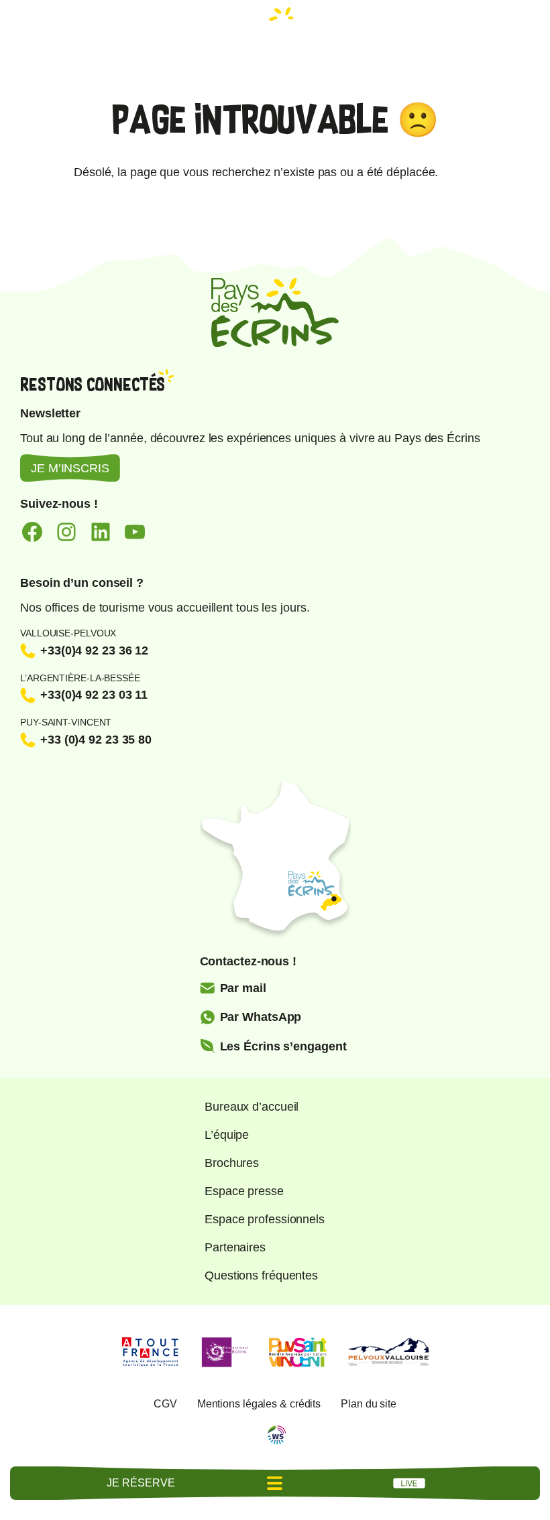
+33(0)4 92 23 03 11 (94, 694)
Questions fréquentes (261, 1275)
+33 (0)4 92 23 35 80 (96, 739)
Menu (275, 1483)
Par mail (243, 988)
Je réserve (140, 1483)
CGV (165, 1403)
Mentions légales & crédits (259, 1403)
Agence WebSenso (277, 1435)
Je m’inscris (70, 468)
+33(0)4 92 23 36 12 (94, 650)
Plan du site (368, 1403)
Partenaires (235, 1247)
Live (409, 1483)
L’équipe (227, 1135)
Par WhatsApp (261, 1017)
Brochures (232, 1163)
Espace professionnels (265, 1219)
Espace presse (244, 1191)
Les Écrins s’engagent (283, 1046)
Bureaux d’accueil (251, 1106)
